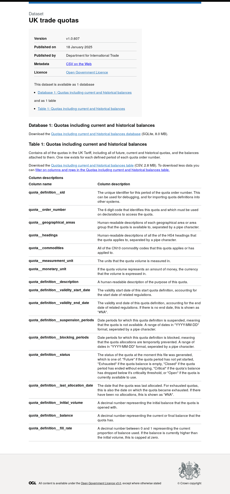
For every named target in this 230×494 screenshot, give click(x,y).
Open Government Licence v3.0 (101, 483)
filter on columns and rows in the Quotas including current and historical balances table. (102, 169)
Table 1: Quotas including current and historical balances (81, 108)
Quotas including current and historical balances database (96, 133)
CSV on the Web (79, 63)
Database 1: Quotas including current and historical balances (85, 92)
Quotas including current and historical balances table (92, 165)
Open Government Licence (87, 72)
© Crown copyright (189, 483)
